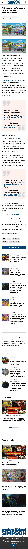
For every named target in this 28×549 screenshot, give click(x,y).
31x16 (9, 247)
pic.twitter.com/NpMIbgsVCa (13, 122)
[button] (3, 2)
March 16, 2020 (10, 203)
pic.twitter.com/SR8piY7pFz (13, 194)
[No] (25, 543)
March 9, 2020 (10, 131)
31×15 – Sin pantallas (12, 223)
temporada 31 (6, 57)
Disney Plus (16, 247)
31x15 (4, 247)
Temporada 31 (12, 16)
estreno (5, 250)
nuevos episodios (14, 250)
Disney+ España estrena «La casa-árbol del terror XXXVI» (16, 268)
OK (13, 546)
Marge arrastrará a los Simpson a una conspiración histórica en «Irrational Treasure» (17, 284)
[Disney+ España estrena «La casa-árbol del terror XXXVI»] (5, 377)
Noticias (4, 16)
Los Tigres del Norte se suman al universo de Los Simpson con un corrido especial (17, 317)
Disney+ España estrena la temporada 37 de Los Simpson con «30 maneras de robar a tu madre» (17, 333)
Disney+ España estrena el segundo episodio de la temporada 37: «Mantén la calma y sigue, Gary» (16, 301)
